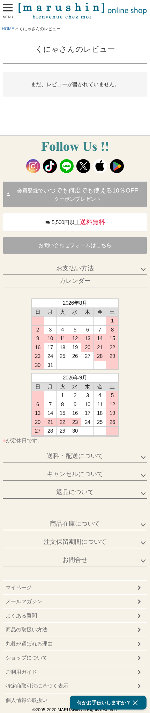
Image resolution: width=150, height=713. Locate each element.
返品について (75, 492)
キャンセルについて (75, 473)
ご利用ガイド (21, 672)
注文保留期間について (75, 541)
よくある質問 (21, 615)
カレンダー (75, 280)
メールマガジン (24, 601)
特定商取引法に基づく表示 (37, 686)
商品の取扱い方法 (26, 629)
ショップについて (26, 658)
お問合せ (75, 559)
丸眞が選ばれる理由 (29, 644)
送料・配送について (75, 455)
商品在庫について (75, 523)
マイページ (19, 587)
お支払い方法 (75, 268)
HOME (8, 28)
